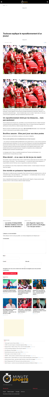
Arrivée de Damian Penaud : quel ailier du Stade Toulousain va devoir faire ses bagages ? (20, 359)
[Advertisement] (24, 21)
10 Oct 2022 (26, 352)
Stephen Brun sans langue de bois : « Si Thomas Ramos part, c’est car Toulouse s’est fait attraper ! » (39, 292)
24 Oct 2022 (29, 348)
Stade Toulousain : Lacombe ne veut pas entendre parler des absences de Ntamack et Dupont (21, 362)
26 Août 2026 (6, 293)
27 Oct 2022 (22, 343)
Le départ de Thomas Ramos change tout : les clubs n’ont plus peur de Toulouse (39, 311)
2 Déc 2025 (7, 42)
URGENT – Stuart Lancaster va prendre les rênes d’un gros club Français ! (18, 355)
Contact (4, 391)
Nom (4, 255)
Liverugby (17, 391)
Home (4, 5)
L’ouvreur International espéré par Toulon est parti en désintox (15, 348)
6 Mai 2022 (33, 361)
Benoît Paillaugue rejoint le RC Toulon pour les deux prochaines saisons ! (17, 361)
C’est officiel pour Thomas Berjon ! (11, 350)
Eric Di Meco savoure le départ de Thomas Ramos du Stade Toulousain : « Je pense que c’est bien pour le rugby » (9, 311)
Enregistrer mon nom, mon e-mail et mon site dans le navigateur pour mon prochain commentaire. (22, 269)
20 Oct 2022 (20, 350)
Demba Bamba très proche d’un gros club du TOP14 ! (14, 352)
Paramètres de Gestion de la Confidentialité (11, 393)
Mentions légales (11, 391)
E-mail (5, 261)
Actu (6, 5)
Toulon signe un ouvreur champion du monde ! (13, 353)
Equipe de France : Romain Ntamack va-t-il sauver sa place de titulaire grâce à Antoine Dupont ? (21, 357)
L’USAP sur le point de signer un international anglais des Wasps (16, 344)
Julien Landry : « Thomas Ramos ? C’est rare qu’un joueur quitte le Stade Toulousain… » (24, 311)
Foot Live (23, 391)
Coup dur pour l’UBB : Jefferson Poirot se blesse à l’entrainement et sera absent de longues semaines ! (24, 292)
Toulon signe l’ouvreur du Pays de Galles (12, 343)
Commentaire (6, 238)
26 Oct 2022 (33, 346)
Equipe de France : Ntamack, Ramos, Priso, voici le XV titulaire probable (17, 346)
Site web (27, 261)
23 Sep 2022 (34, 355)
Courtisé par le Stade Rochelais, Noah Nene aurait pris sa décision (9, 291)
